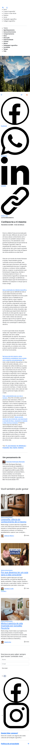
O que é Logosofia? (9, 11)
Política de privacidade (10, 744)
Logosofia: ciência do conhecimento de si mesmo (13, 520)
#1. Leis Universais (11, 446)
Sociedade (7, 47)
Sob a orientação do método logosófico (15, 290)
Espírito (15, 447)
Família (6, 41)
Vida (5, 51)
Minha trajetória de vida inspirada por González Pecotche (12, 625)
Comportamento (9, 34)
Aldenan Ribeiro (9, 536)
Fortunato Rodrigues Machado (15, 462)
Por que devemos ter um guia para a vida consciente (14, 573)
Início (5, 9)
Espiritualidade (8, 39)
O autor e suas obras (10, 13)
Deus (5, 36)
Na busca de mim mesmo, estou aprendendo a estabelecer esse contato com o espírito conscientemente (15, 358)
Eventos (6, 15)
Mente (6, 43)
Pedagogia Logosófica (10, 45)
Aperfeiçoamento (9, 30)
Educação (7, 38)
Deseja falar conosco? (9, 733)
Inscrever (5, 668)
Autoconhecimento (10, 32)
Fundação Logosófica (10, 19)
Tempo (6, 49)
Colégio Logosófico (9, 21)
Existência (20, 447)
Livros (5, 17)
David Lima (7, 642)
